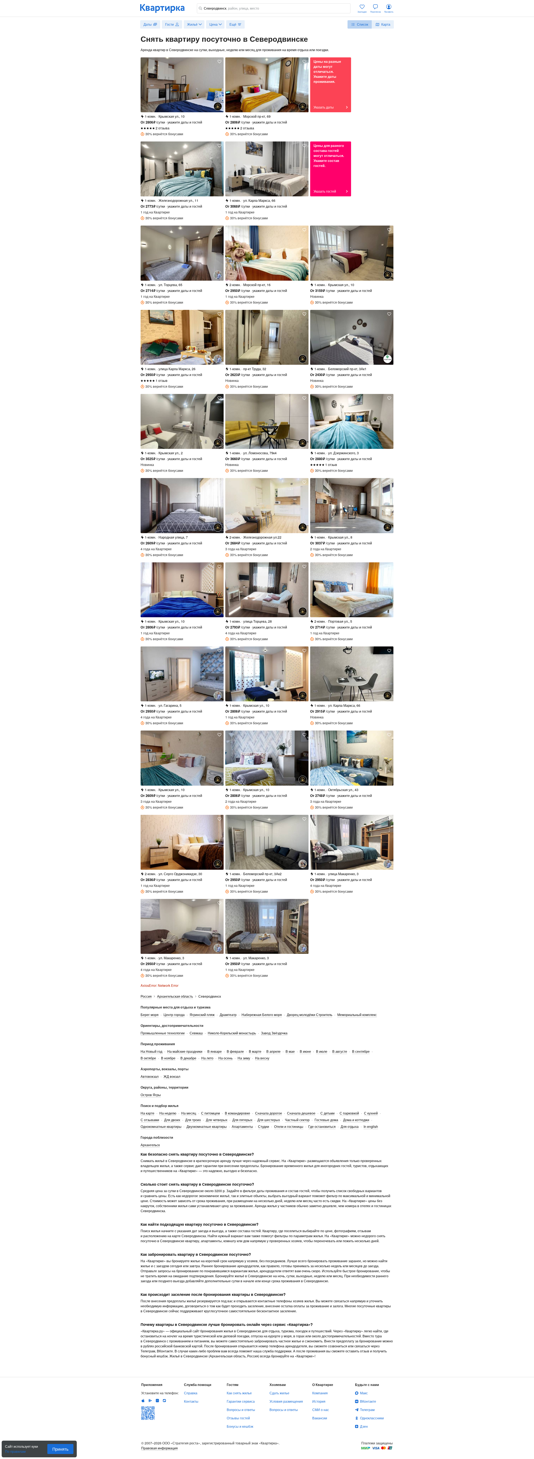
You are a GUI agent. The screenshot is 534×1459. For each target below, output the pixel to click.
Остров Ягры (151, 1094)
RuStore (164, 1400)
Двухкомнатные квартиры (206, 1126)
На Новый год (151, 1051)
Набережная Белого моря (262, 1014)
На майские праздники (184, 1051)
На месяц (188, 1113)
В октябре (148, 1058)
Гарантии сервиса (241, 1401)
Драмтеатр (228, 1014)
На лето (207, 1058)
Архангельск (150, 1144)
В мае (290, 1051)
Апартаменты (242, 1126)
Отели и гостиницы (288, 1126)
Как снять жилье (239, 1393)
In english (371, 1126)
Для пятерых (242, 1119)
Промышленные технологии (163, 1033)
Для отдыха (350, 1126)
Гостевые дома (326, 1119)
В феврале (235, 1051)
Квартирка (165, 8)
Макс (364, 1393)
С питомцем (210, 1113)
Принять (60, 1449)
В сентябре (361, 1051)
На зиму (244, 1058)
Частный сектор (297, 1119)
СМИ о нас (320, 1409)
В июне (305, 1051)
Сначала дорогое (268, 1113)
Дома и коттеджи (356, 1119)
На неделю (167, 1113)
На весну (262, 1058)
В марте (255, 1051)
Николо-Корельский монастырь (232, 1033)
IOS (143, 1400)
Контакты (191, 1401)
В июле (321, 1051)
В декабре (188, 1058)
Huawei (157, 1400)
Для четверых (216, 1119)
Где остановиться (322, 1126)
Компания (320, 1393)
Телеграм (367, 1409)
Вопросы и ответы (241, 1409)
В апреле (273, 1051)
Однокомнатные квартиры (161, 1126)
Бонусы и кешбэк (240, 1426)
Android (150, 1400)
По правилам (15, 1450)
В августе (339, 1051)
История (318, 1401)
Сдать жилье (279, 1393)
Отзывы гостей (238, 1418)
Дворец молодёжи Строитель (309, 1014)
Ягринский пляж (202, 1014)
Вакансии (319, 1418)
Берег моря (150, 1014)
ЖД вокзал (172, 1076)
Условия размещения (286, 1401)
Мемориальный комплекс (357, 1014)
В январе (214, 1051)
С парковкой (349, 1113)
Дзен (364, 1426)
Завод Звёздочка (274, 1033)
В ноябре (168, 1058)
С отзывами (150, 1119)
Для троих (193, 1119)
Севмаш (196, 1033)
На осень (225, 1058)
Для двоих (172, 1119)
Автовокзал (150, 1076)
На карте (147, 1113)
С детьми (327, 1113)
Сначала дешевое (301, 1113)
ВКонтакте (368, 1401)
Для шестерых (268, 1119)
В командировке (237, 1113)
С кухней (371, 1113)
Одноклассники (372, 1418)
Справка (190, 1393)
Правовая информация (159, 1448)
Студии (263, 1126)
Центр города (174, 1014)
